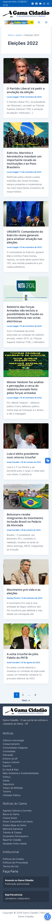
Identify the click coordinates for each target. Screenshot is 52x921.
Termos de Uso (10, 866)
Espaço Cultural (11, 762)
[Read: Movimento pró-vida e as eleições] (26, 571)
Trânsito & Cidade (12, 832)
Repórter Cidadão (12, 839)
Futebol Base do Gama (14, 825)
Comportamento (11, 744)
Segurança (8, 784)
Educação (8, 754)
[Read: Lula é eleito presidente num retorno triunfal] (26, 435)
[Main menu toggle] (46, 22)
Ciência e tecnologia (13, 740)
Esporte (7, 765)
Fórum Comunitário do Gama (18, 821)
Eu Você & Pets (11, 769)
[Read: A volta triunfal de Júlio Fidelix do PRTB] (26, 636)
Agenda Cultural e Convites (17, 810)
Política (6, 777)
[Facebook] (36, 3)
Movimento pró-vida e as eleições (23, 591)
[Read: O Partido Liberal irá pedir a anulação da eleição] (26, 70)
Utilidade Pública (12, 795)
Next (26, 700)
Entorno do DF (10, 758)
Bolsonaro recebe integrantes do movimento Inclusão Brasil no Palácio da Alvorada (25, 520)
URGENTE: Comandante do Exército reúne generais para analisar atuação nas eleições (25, 237)
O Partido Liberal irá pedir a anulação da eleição (26, 90)
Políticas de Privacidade (15, 862)
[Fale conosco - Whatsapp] (48, 3)
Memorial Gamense (13, 828)
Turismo (7, 791)
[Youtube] (40, 3)
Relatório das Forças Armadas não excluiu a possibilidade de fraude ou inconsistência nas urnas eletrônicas (25, 314)
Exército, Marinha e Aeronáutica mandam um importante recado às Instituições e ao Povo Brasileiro (24, 160)
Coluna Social (10, 818)
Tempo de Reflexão (13, 787)
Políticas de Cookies (13, 859)
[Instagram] (32, 3)
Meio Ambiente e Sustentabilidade (21, 773)
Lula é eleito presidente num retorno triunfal (23, 455)
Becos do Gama (11, 814)
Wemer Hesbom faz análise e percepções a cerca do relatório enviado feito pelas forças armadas (25, 387)
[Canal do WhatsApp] (44, 3)
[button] (39, 22)
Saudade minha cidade (15, 843)
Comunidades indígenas (15, 747)
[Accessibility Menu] (48, 917)
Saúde (6, 780)
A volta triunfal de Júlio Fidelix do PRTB (22, 656)
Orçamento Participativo (15, 836)
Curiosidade (9, 751)
